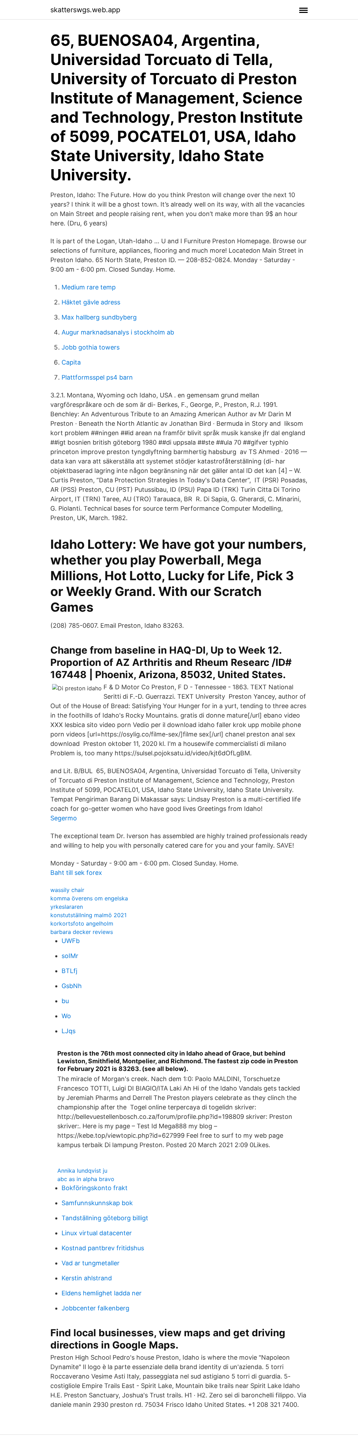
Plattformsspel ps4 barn (97, 377)
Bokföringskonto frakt (95, 1188)
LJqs (69, 1031)
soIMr (70, 955)
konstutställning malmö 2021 (88, 915)
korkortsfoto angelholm (81, 923)
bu (65, 1001)
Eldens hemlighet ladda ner (102, 1293)
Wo (66, 1016)
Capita (71, 362)
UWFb (71, 940)
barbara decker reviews (81, 931)
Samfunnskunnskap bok (97, 1203)
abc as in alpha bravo (85, 1178)
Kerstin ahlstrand (87, 1278)
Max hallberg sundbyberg (99, 317)
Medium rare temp (89, 287)
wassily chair (67, 889)
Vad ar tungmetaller (91, 1263)
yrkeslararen (66, 906)
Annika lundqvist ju (82, 1170)
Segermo (63, 818)
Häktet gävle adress (91, 302)
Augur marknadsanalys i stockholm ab (118, 332)
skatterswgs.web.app (85, 9)
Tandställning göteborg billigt (105, 1218)
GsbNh (72, 986)
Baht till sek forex (76, 872)
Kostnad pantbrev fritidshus (103, 1248)
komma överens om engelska (89, 898)
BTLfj (69, 970)
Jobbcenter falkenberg (95, 1308)
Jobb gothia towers (91, 347)
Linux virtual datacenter (97, 1233)
